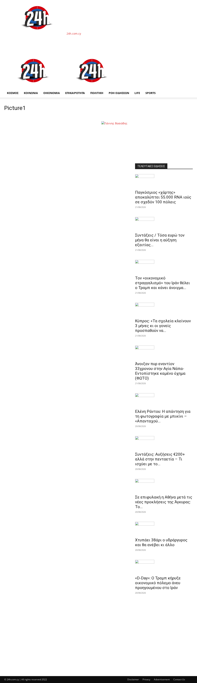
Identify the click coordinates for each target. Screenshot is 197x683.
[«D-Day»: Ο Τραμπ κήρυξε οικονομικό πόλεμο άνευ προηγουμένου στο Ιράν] (164, 566)
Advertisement (162, 679)
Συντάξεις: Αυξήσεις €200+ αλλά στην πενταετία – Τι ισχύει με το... (160, 459)
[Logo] (33, 86)
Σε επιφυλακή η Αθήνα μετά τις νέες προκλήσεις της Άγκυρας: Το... (163, 502)
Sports (150, 93)
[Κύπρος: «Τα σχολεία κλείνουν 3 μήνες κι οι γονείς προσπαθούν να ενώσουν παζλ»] (164, 309)
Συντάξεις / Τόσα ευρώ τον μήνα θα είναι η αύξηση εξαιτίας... (159, 240)
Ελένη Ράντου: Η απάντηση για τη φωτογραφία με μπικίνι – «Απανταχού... (162, 416)
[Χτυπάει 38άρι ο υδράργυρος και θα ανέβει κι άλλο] (164, 528)
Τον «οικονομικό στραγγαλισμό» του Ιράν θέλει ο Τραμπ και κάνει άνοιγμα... (162, 283)
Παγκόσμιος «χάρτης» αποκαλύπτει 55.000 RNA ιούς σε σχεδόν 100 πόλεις (163, 197)
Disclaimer (133, 679)
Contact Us (179, 679)
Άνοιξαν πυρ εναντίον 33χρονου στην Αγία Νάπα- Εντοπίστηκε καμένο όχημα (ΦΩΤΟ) (160, 371)
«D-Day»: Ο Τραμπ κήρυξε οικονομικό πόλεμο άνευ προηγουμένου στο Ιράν (158, 583)
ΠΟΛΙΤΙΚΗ (96, 93)
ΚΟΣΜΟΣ (12, 93)
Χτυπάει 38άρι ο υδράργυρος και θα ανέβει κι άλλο (161, 542)
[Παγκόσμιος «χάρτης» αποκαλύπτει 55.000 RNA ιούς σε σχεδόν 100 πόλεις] (164, 181)
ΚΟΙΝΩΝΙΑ (31, 93)
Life (137, 93)
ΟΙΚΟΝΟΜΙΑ (51, 93)
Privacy (146, 679)
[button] (188, 58)
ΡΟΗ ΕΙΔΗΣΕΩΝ (119, 93)
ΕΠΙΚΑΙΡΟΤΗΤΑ (75, 93)
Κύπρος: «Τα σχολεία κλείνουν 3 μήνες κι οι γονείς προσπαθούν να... (163, 326)
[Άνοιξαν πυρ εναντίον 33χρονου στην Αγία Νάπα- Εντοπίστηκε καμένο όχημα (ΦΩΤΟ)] (164, 352)
